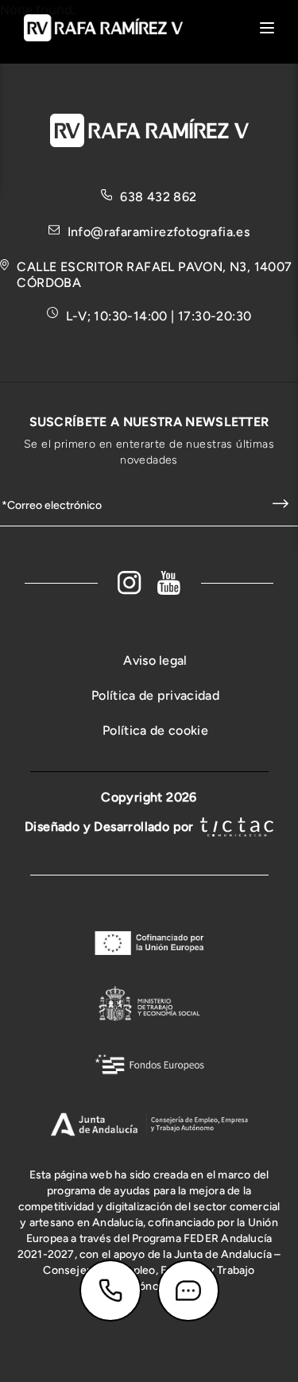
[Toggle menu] (267, 27)
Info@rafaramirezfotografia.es (159, 231)
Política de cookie (155, 730)
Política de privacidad (155, 695)
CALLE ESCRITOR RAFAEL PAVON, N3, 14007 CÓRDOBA (154, 274)
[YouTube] (169, 583)
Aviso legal (155, 660)
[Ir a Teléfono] (110, 1291)
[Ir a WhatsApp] (188, 1291)
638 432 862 (158, 196)
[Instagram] (129, 583)
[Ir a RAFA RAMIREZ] (103, 26)
